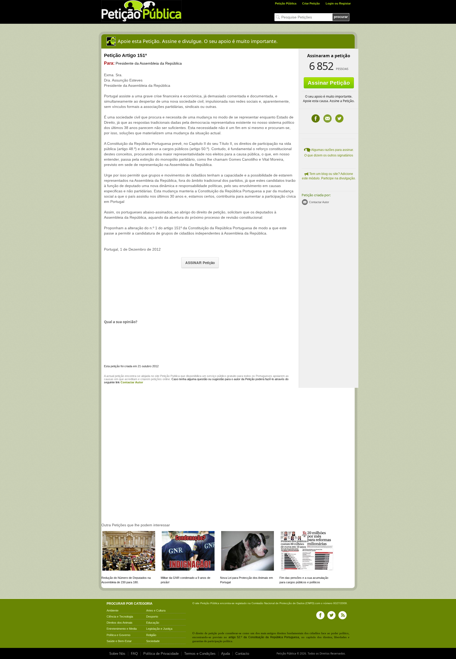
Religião (151, 635)
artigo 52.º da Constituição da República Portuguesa (264, 637)
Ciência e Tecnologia (120, 616)
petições (156, 379)
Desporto (152, 616)
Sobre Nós (117, 654)
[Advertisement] (200, 293)
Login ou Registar (338, 3)
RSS (342, 615)
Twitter (339, 118)
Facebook (315, 118)
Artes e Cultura (155, 610)
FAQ (134, 654)
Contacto (242, 654)
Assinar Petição (329, 83)
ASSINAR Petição (200, 262)
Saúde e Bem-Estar (119, 641)
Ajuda (225, 654)
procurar (341, 17)
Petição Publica (170, 376)
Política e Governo (118, 635)
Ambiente (112, 610)
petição (119, 376)
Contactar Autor (319, 202)
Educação (152, 622)
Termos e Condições (200, 654)
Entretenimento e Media (122, 628)
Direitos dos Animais (119, 622)
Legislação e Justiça (159, 628)
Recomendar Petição (327, 118)
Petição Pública (285, 3)
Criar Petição (311, 3)
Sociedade (153, 641)
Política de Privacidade (161, 654)
